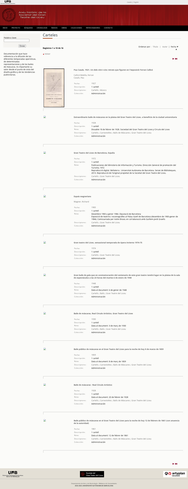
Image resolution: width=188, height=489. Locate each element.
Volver (47, 54)
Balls (102, 293)
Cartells (94, 90)
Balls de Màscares (121, 132)
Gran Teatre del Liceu (141, 132)
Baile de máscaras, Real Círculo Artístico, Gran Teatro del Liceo (103, 313)
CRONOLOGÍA (42, 28)
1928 (93, 122)
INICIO (5, 28)
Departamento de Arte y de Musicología (84, 483)
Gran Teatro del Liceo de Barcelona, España (94, 153)
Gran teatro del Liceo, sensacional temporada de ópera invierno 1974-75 (108, 242)
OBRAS (64, 28)
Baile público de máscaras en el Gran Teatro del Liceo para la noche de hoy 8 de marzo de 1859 (119, 349)
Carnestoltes (106, 132)
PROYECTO (16, 28)
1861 (93, 429)
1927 (93, 83)
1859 (93, 354)
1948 (93, 283)
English (136, 2)
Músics (103, 90)
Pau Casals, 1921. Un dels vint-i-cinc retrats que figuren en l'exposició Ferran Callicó (113, 70)
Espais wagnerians (82, 196)
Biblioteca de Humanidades (108, 483)
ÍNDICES (54, 28)
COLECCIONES (76, 28)
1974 (93, 248)
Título (155, 46)
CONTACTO (108, 28)
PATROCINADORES (93, 28)
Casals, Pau (79, 77)
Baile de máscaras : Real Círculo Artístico (93, 385)
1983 (93, 207)
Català (129, 2)
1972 (93, 158)
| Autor (163, 46)
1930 (93, 319)
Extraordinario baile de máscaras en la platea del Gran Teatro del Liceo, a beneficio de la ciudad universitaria (125, 117)
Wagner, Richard (81, 201)
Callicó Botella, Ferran (84, 75)
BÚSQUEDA (28, 28)
